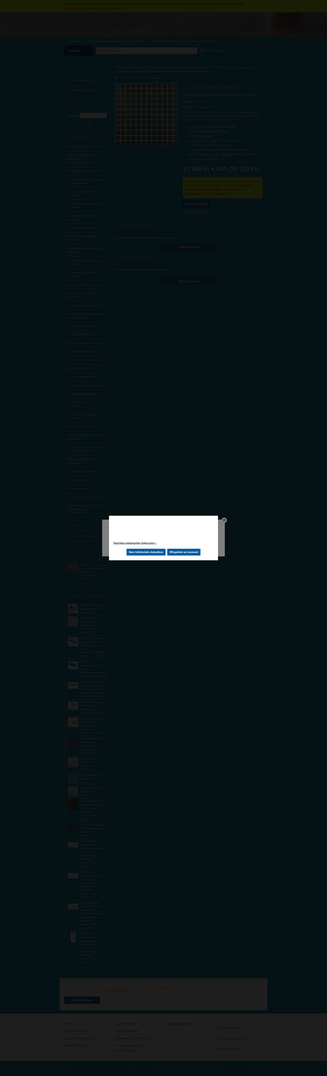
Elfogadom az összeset (184, 552)
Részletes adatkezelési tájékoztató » (135, 543)
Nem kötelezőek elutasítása (146, 552)
